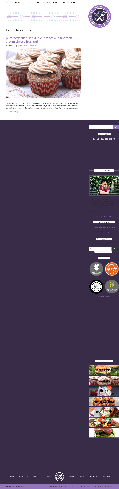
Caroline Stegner (22, 46)
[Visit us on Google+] (16, 486)
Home (12, 476)
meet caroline (35, 2)
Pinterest (93, 476)
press (64, 2)
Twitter (82, 476)
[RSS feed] (22, 486)
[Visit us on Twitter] (10, 486)
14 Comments (33, 46)
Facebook (70, 476)
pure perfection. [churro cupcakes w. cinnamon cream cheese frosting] (39, 39)
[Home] (99, 16)
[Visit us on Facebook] (7, 486)
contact (74, 2)
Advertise (48, 476)
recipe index (20, 2)
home (8, 2)
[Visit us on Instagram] (19, 486)
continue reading (12, 112)
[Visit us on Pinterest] (13, 486)
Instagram (106, 476)
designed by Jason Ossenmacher (102, 486)
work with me (51, 2)
